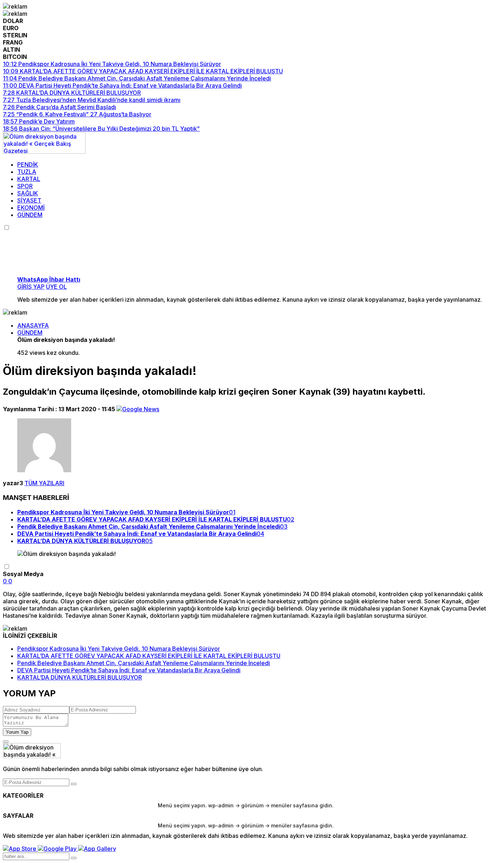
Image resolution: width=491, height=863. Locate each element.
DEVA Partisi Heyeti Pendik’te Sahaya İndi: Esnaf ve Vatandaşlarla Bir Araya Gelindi (128, 670)
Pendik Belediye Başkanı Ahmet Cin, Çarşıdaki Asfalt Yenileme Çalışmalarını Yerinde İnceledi (143, 663)
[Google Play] (58, 848)
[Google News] (137, 409)
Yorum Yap (17, 732)
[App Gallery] (97, 848)
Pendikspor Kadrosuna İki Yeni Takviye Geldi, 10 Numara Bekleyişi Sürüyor (118, 648)
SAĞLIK (27, 193)
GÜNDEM (29, 214)
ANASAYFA (33, 325)
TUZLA (26, 171)
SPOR (25, 186)
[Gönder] (74, 784)
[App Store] (20, 848)
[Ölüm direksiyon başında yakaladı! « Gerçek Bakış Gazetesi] (44, 151)
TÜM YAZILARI (44, 483)
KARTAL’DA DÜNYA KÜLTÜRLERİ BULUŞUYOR (79, 677)
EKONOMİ (31, 207)
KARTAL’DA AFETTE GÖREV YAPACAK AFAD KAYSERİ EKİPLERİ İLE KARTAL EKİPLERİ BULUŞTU (148, 655)
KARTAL (28, 178)
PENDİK (27, 164)
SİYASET (29, 200)
